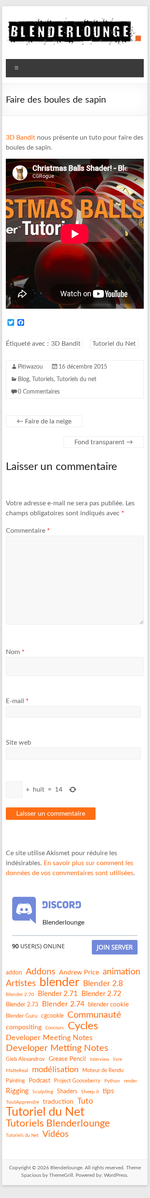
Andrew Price (79, 972)
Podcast (39, 1080)
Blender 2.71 (58, 993)
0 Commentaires (39, 392)
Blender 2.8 (103, 984)
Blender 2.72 (101, 993)
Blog (23, 379)
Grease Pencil (67, 1059)
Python (112, 1080)
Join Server (115, 947)
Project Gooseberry (77, 1081)
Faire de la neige (44, 421)
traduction (58, 1101)
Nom (15, 652)
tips (108, 1091)
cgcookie (52, 1016)
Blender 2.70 (20, 994)
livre (117, 1059)
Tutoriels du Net (22, 1135)
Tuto (85, 1101)
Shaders (67, 1092)
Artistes (21, 983)
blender (59, 983)
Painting (15, 1081)
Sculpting (42, 1091)
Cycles (83, 1026)
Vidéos (55, 1134)
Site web (18, 742)
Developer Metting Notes (57, 1048)
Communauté (94, 1014)
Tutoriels (43, 379)
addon (14, 973)
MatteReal (17, 1070)
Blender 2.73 (22, 1005)
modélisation (55, 1069)
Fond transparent (103, 442)
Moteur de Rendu (102, 1070)
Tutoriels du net (76, 379)
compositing (24, 1027)
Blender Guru (21, 1016)
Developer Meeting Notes (49, 1038)
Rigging (17, 1091)
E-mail (17, 701)
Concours (54, 1028)
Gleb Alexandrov (25, 1059)
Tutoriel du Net (114, 343)
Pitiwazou (30, 367)
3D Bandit (20, 137)
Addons (40, 971)
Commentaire (28, 530)
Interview (99, 1059)
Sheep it (90, 1091)
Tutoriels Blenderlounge (58, 1124)
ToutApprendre (22, 1102)
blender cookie (108, 1004)
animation (121, 971)
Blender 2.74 (63, 1004)
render (130, 1081)
